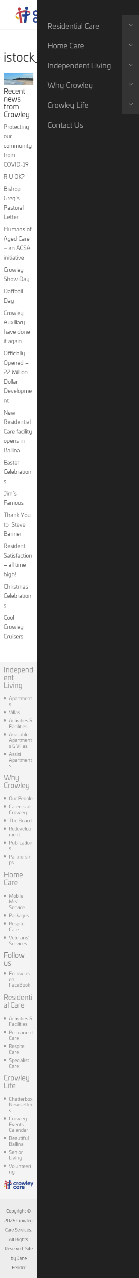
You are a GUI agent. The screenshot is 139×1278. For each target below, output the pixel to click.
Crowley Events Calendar (18, 1123)
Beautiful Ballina (19, 1140)
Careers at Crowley (20, 809)
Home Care (13, 878)
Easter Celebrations (18, 471)
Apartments (20, 700)
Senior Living (16, 1154)
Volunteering (20, 1168)
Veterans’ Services (19, 940)
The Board (20, 820)
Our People (21, 798)
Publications (21, 845)
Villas (14, 712)
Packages (19, 915)
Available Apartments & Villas (20, 739)
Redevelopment (20, 831)
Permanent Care (21, 1035)
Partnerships (20, 859)
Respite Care (16, 926)
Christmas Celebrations (18, 595)
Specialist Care (19, 1062)
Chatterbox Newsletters (21, 1104)
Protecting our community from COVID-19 (18, 145)
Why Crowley (17, 781)
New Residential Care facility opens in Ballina (18, 431)
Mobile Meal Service (17, 901)
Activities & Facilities (20, 723)
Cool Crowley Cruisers (14, 626)
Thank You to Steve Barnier (17, 524)
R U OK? (14, 176)
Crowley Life (17, 1081)
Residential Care (18, 1000)
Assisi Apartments (20, 759)
